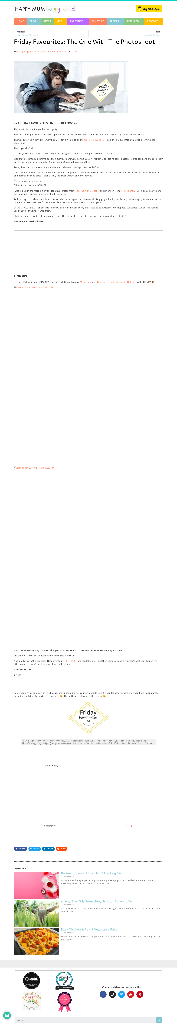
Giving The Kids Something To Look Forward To (96, 901)
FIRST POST (71, 660)
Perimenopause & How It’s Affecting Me (91, 873)
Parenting (76, 21)
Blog (33, 21)
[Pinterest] (139, 994)
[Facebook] (103, 994)
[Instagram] (112, 994)
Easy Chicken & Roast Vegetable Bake (89, 929)
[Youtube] (130, 994)
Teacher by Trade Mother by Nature (115, 282)
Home (20, 21)
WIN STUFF (98, 21)
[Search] (159, 1020)
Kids (59, 21)
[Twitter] (121, 994)
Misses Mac (86, 282)
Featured (133, 21)
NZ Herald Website (94, 139)
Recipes (114, 21)
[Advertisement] (88, 249)
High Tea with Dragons (87, 190)
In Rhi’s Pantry (127, 190)
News (47, 21)
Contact (152, 21)
